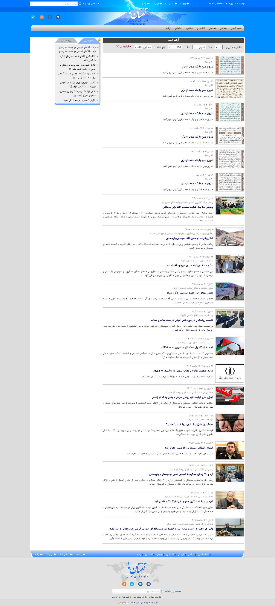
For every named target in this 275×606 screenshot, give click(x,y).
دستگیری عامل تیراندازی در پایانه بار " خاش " (189, 424)
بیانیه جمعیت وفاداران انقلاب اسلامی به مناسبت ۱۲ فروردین (182, 371)
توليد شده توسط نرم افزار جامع (137, 602)
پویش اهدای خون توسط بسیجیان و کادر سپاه (190, 293)
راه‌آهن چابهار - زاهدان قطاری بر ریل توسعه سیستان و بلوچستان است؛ (181, 233)
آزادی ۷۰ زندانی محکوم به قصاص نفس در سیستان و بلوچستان (181, 474)
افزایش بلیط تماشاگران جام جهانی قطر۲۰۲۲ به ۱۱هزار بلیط (183, 501)
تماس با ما (169, 3)
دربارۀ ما (155, 3)
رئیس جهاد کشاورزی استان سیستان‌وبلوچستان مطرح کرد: (187, 202)
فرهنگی (212, 28)
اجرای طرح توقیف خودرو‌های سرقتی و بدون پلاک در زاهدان (182, 397)
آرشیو (168, 28)
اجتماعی (178, 28)
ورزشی (189, 28)
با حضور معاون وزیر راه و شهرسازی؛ (197, 261)
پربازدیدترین (89, 40)
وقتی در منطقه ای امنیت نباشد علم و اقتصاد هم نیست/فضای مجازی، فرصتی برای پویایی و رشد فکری (161, 529)
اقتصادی (200, 28)
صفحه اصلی (236, 28)
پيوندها (183, 3)
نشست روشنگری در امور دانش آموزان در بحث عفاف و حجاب (182, 320)
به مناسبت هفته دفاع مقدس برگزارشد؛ (196, 315)
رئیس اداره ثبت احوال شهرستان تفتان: (195, 342)
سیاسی (223, 28)
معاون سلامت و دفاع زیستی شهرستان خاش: (192, 288)
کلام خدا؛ (209, 62)
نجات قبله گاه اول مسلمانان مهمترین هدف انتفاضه (187, 347)
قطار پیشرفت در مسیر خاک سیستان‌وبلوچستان (189, 238)
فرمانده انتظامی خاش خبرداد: (200, 419)
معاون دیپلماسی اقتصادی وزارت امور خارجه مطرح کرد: (188, 496)
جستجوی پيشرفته (91, 3)
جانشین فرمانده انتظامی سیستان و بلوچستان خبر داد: (189, 392)
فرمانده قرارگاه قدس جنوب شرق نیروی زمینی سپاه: (190, 524)
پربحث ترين (66, 40)
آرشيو (144, 3)
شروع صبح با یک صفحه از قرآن (197, 67)
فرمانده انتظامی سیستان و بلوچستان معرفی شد (189, 448)
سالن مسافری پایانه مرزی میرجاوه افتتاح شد (190, 265)
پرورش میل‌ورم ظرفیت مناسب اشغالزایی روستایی (188, 207)
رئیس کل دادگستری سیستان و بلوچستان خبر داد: (190, 469)
